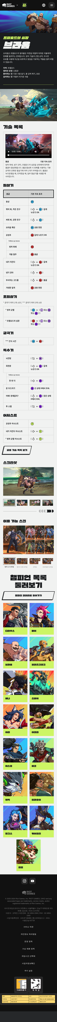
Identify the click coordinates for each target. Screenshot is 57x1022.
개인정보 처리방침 (28, 934)
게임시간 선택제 (28, 956)
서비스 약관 (29, 927)
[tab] (28, 194)
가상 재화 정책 (28, 949)
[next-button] (50, 511)
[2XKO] (24, 5)
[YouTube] (32, 881)
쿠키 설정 (29, 971)
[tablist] (28, 314)
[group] (28, 503)
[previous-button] (42, 511)
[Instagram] (24, 881)
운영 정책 (29, 941)
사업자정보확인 (28, 963)
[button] (17, 450)
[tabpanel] (28, 156)
